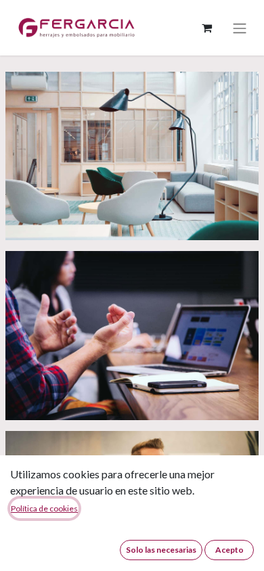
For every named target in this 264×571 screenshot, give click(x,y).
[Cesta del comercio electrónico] (206, 27)
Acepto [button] (229, 550)
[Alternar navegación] (239, 28)
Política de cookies (44, 508)
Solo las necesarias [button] (161, 550)
